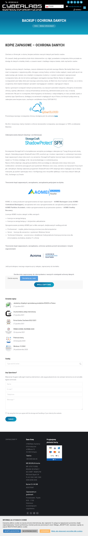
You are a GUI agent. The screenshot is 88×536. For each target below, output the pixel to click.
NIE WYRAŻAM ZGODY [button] (30, 531)
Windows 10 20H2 (19, 346)
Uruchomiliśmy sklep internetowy (24, 312)
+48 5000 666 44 (13, 2)
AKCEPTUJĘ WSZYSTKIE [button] (12, 531)
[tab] (12, 278)
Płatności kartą (18, 338)
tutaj (56, 116)
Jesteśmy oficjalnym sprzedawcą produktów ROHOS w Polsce (34, 303)
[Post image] (8, 305)
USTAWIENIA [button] (45, 531)
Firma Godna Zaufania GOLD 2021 (24, 320)
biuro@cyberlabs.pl (74, 6)
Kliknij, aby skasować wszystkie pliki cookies (66, 531)
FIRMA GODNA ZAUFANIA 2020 (23, 329)
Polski (50, 6)
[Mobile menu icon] (84, 7)
